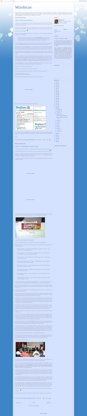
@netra (23, 248)
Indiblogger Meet (47, 285)
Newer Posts (18, 402)
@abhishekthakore (36, 281)
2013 (57, 103)
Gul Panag (32, 322)
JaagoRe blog (23, 290)
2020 (57, 91)
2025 (57, 83)
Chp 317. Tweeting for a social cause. (26, 146)
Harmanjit (17, 286)
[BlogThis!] (47, 139)
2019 (57, 93)
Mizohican (23, 7)
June (58, 123)
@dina (23, 252)
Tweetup (31, 149)
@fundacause (25, 273)
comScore (21, 153)
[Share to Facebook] (49, 139)
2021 (57, 90)
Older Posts (49, 402)
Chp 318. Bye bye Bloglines (24, 20)
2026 (57, 82)
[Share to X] (48, 139)
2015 (57, 99)
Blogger (45, 413)
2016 (57, 98)
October (58, 112)
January (58, 131)
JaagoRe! (27, 158)
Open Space (50, 382)
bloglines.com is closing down (20, 34)
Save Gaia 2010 (45, 384)
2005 (57, 140)
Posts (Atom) (36, 405)
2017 (57, 96)
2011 (57, 106)
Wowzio (55, 29)
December (59, 109)
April (58, 126)
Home (34, 402)
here (16, 336)
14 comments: (39, 398)
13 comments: (39, 139)
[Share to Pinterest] (50, 139)
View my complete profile (59, 25)
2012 (57, 104)
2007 (57, 136)
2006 (57, 138)
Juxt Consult (40, 335)
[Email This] (46, 139)
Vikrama (20, 286)
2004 (57, 141)
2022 (57, 88)
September (59, 114)
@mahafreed (25, 265)
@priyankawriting (26, 261)
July (57, 121)
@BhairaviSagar (25, 269)
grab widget (56, 31)
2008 (57, 135)
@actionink (27, 277)
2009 (57, 133)
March (58, 128)
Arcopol (25, 286)
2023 (57, 86)
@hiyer (22, 257)
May (58, 125)
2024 (57, 85)
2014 (57, 101)
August (58, 120)
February (58, 129)
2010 (57, 107)
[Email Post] (44, 139)
